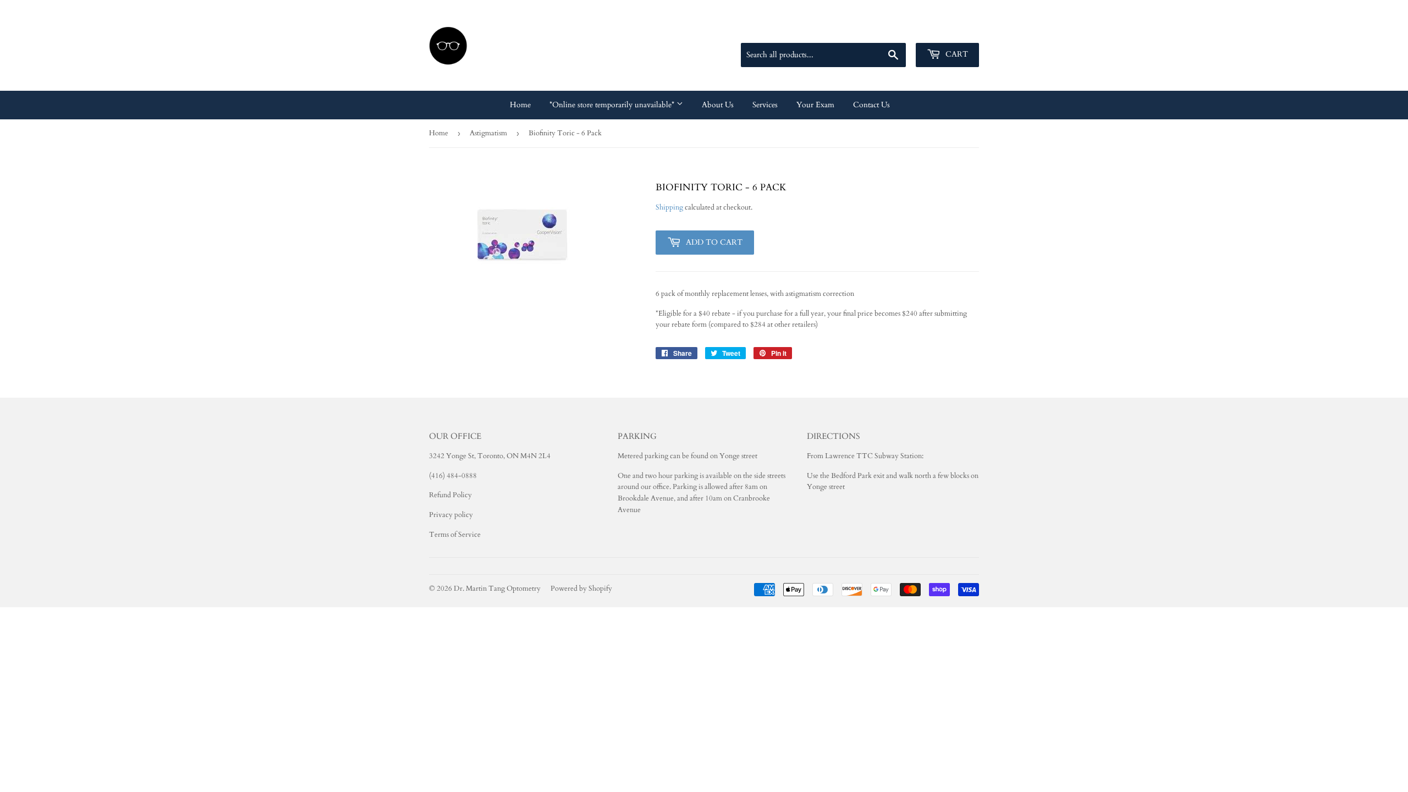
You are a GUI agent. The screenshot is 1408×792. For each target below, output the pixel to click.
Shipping (669, 207)
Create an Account (952, 29)
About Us (718, 105)
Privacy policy (451, 515)
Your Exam (815, 105)
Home (520, 105)
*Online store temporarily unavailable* (612, 105)
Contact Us (871, 105)
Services (765, 105)
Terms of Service (455, 535)
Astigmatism (488, 133)
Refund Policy (450, 495)
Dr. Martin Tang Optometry (497, 588)
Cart (955, 54)
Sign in (901, 29)
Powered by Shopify (581, 588)
